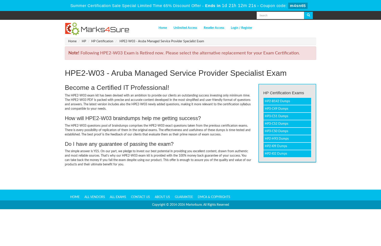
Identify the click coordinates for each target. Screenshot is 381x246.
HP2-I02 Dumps (276, 153)
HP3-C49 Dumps (276, 108)
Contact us (140, 197)
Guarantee (184, 197)
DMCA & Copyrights (214, 197)
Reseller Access (214, 28)
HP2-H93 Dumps (277, 138)
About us (162, 197)
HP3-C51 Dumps (276, 116)
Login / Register (241, 28)
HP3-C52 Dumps (276, 123)
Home (163, 28)
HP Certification (102, 41)
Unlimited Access (185, 28)
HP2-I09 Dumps (276, 146)
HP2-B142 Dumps (277, 101)
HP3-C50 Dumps (276, 131)
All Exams (118, 197)
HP (84, 41)
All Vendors (94, 197)
